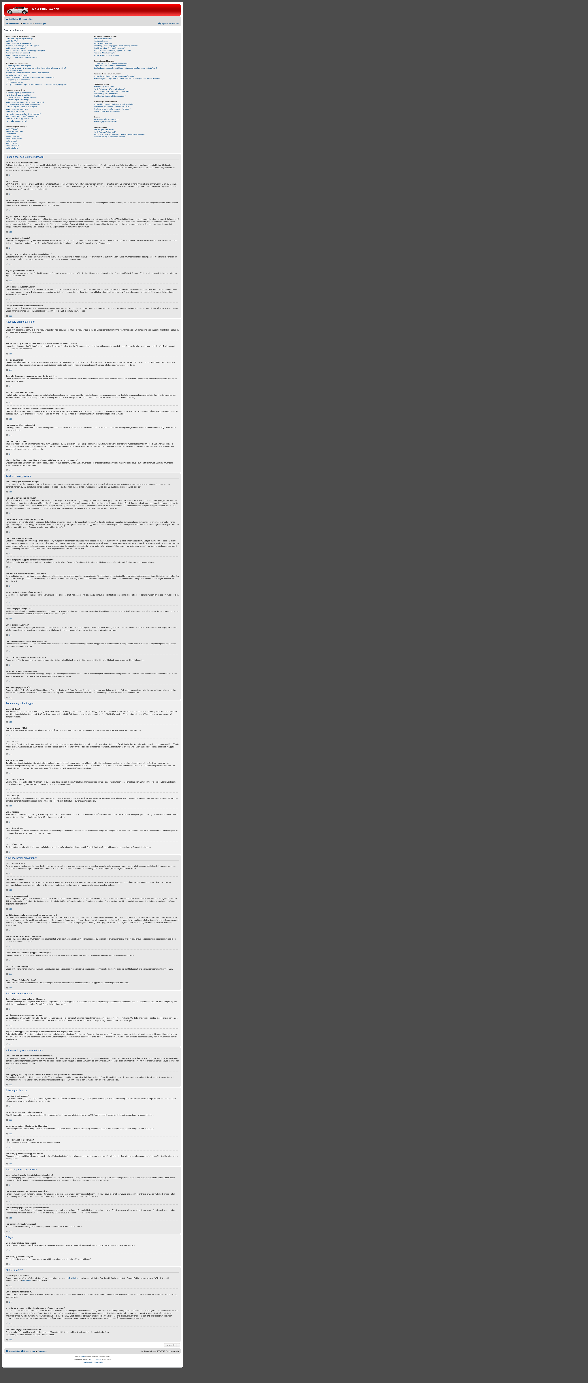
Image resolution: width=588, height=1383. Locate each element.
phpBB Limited (72, 1278)
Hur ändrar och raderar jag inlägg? (18, 95)
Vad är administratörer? (102, 39)
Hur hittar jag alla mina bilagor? (105, 122)
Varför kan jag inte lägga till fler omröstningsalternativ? (25, 102)
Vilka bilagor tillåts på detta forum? (106, 119)
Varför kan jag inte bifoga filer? (17, 109)
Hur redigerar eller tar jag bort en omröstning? (23, 104)
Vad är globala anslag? (14, 138)
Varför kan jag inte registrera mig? (18, 43)
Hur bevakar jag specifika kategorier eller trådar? (112, 106)
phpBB (83, 1356)
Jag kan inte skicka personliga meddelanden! (111, 63)
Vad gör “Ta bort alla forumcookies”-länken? (22, 58)
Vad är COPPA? (12, 41)
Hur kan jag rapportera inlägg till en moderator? (23, 114)
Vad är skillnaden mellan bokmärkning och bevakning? (114, 104)
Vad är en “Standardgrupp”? (104, 53)
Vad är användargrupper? (103, 43)
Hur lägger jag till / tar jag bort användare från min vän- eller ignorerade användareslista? (127, 78)
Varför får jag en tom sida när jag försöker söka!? (112, 91)
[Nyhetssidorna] (18, 10)
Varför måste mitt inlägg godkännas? (19, 118)
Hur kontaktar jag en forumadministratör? (109, 137)
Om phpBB (26, 1281)
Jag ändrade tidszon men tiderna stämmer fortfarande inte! (27, 73)
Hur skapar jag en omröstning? (17, 100)
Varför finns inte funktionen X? (105, 132)
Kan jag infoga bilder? (14, 136)
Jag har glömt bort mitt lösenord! (18, 53)
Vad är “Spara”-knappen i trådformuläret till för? (23, 116)
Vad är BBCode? (12, 129)
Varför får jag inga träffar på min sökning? (109, 89)
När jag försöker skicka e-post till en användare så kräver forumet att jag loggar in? (36, 84)
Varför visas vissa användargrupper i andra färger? (113, 50)
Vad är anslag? (11, 141)
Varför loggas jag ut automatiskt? (18, 55)
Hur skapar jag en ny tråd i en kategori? (20, 93)
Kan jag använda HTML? (15, 131)
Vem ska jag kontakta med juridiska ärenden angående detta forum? (119, 134)
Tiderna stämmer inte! (14, 70)
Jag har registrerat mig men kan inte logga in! (22, 46)
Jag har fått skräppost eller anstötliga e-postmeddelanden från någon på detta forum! (125, 68)
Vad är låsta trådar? (13, 145)
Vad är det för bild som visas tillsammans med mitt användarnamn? (30, 77)
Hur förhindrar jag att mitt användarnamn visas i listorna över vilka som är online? (36, 68)
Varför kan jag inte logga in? (16, 48)
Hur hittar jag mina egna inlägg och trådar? (110, 96)
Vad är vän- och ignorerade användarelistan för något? (114, 76)
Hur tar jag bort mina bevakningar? (107, 111)
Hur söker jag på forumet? (104, 86)
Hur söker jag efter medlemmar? (106, 94)
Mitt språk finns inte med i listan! (17, 75)
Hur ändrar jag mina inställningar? (18, 66)
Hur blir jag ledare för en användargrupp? (109, 48)
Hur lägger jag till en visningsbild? (18, 80)
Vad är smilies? (11, 134)
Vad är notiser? (11, 143)
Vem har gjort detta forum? (104, 130)
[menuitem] (25, 19)
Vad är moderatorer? (101, 41)
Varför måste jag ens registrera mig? (19, 39)
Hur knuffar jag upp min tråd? (16, 121)
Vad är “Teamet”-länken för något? (107, 55)
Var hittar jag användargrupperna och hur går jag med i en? (116, 46)
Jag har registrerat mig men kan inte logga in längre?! (25, 50)
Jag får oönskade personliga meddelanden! (110, 66)
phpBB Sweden (95, 1359)
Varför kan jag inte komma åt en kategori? (21, 107)
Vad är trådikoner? (12, 148)
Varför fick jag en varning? (15, 111)
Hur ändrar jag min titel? (14, 82)
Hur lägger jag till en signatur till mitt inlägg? (21, 97)
